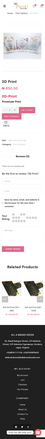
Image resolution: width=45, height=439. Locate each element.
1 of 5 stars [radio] (14, 214)
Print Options (22, 13)
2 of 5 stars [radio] (24, 214)
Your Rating (6, 217)
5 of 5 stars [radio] (20, 220)
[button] (4, 6)
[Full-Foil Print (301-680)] (11, 289)
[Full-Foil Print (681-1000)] (33, 289)
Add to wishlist (11, 116)
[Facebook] (16, 427)
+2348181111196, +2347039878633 (22, 352)
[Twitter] (22, 427)
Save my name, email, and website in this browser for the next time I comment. (21, 203)
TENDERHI (33, 434)
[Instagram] (28, 427)
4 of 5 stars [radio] (33, 217)
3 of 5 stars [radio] (17, 217)
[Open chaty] (38, 432)
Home (10, 13)
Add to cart (27, 110)
